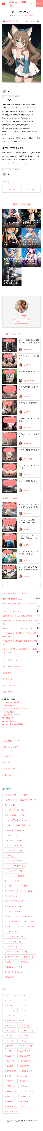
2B (7, 995)
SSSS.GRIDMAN (28, 800)
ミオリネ (23, 1036)
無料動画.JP (7, 718)
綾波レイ (25, 1096)
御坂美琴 (24, 1066)
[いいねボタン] (4, 91)
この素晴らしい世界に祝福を (17, 825)
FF (24, 795)
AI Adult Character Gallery (13, 724)
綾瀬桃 (9, 1101)
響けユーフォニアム (14, 972)
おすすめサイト (8, 673)
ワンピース (11, 947)
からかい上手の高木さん (16, 820)
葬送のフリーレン (13, 967)
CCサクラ (10, 795)
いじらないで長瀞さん (14, 810)
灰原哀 (25, 1086)
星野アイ (27, 1071)
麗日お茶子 (11, 1111)
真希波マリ (11, 1091)
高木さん (27, 1106)
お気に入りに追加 (11, 97)
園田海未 (25, 1061)
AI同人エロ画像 (17, 3)
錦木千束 (24, 1101)
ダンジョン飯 (26, 891)
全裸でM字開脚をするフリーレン (14, 599)
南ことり (10, 1061)
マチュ (9, 1036)
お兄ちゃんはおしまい (14, 815)
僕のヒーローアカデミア (16, 952)
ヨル (23, 1041)
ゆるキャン (11, 835)
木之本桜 (22, 1076)
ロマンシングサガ (13, 942)
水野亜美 (10, 1086)
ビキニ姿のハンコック (10, 611)
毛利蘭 (24, 1081)
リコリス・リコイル (14, 936)
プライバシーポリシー (10, 685)
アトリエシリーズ (13, 845)
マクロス (10, 926)
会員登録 (39, 3)
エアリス (9, 1010)
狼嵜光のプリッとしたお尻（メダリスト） (18, 628)
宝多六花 (9, 1066)
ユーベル (9, 1041)
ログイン (32, 3)
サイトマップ (7, 679)
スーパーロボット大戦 (26, 16)
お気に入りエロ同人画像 (11, 666)
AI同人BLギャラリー (11, 715)
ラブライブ (11, 931)
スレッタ (9, 1015)
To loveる (10, 805)
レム (8, 1051)
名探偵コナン (12, 957)
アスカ (22, 1000)
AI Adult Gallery (9, 721)
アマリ (7, 182)
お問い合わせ (7, 692)
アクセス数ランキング (10, 660)
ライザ (9, 1046)
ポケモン (29, 921)
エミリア (24, 1010)
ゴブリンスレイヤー (14, 861)
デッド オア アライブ (14, 901)
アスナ (9, 1005)
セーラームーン (12, 881)
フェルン (10, 1031)
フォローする (23, 321)
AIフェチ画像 (8, 712)
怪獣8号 (28, 957)
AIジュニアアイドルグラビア (14, 709)
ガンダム (10, 856)
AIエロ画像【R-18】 (11, 702)
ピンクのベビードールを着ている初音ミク (18, 616)
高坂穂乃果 (10, 1106)
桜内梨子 (9, 1081)
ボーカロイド (12, 921)
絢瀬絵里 (10, 1096)
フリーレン (27, 1031)
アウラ (9, 1000)
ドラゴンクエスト (13, 906)
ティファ (9, 1025)
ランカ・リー (25, 1046)
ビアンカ (24, 1025)
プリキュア (11, 916)
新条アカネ (10, 1071)
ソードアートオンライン (16, 886)
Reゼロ (9, 800)
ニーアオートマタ (13, 911)
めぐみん (20, 995)
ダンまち (9, 891)
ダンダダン (11, 896)
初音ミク (25, 1056)
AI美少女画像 (8, 706)
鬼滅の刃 (10, 977)
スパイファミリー (13, 871)
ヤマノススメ (28, 926)
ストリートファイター (15, 866)
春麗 (8, 1076)
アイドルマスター (13, 840)
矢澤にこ (27, 1091)
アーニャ (24, 1005)
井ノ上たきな (23, 1051)
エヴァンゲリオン (13, 850)
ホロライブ (28, 916)
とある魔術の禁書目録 (14, 830)
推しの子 (10, 962)
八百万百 (9, 1056)
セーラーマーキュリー (14, 1020)
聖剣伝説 (25, 962)
